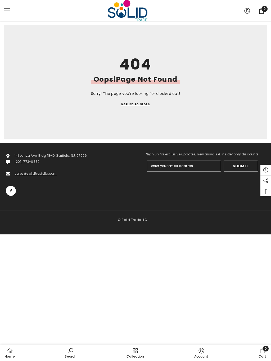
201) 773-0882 (27, 161)
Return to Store (135, 104)
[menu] (7, 11)
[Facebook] (11, 191)
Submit (241, 166)
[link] (70, 353)
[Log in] (247, 10)
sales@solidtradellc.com (36, 173)
